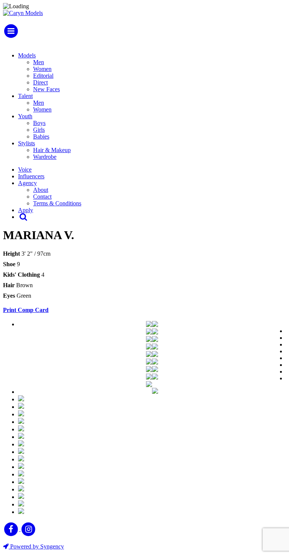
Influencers (31, 176)
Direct (40, 82)
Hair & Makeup (52, 150)
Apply (25, 210)
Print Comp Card (26, 310)
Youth (25, 116)
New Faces (46, 89)
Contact (42, 196)
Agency (27, 183)
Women (42, 69)
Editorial (43, 75)
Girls (39, 130)
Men (38, 62)
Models (27, 55)
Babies (41, 136)
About (40, 190)
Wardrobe (44, 157)
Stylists (26, 143)
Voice (25, 169)
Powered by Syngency (36, 546)
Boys (39, 123)
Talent (25, 96)
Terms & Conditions (57, 203)
